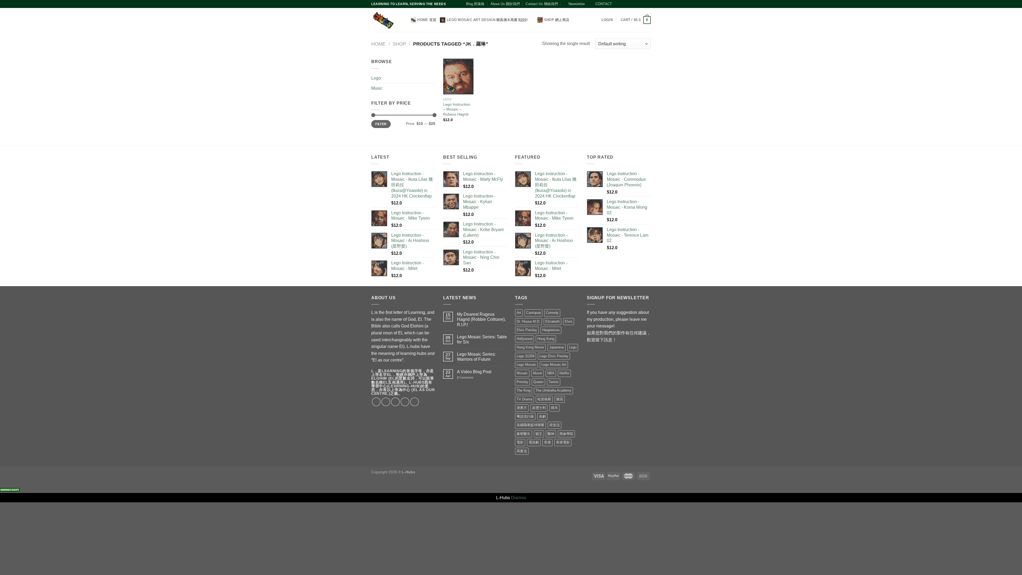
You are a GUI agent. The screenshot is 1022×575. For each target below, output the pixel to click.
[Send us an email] (632, 4)
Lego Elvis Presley (553, 356)
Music (376, 88)
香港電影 (563, 442)
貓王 (538, 434)
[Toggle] (433, 78)
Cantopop (533, 313)
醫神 (550, 434)
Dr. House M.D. (528, 321)
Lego (376, 78)
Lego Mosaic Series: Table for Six (482, 339)
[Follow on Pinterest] (638, 4)
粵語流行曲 (525, 416)
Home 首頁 (426, 20)
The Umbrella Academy (553, 390)
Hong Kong (545, 339)
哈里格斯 (544, 399)
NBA (550, 373)
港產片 (522, 408)
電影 (520, 442)
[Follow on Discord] (648, 4)
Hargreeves (551, 330)
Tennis (554, 382)
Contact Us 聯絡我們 (542, 4)
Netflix (564, 373)
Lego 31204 (525, 356)
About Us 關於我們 (505, 4)
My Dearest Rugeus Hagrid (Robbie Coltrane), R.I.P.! (481, 319)
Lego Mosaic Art (553, 365)
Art (519, 313)
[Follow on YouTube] (643, 4)
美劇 (542, 416)
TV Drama (524, 399)
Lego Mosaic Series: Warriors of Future (476, 357)
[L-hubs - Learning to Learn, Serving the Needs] (383, 20)
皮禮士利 (539, 408)
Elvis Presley (527, 330)
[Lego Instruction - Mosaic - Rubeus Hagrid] (458, 76)
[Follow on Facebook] (617, 4)
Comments (465, 377)
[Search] (405, 20)
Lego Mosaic (526, 365)
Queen (538, 382)
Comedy (552, 313)
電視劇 (534, 442)
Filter (380, 124)
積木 (554, 408)
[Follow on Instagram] (622, 4)
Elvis (568, 321)
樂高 (559, 399)
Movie (537, 373)
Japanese (556, 347)
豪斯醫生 (523, 434)
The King (523, 390)
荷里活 (554, 425)
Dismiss (518, 497)
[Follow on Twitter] (627, 4)
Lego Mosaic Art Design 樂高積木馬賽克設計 (487, 20)
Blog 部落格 (475, 4)
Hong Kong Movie (530, 347)
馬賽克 (522, 451)
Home (378, 44)
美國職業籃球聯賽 (530, 425)
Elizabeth (552, 321)
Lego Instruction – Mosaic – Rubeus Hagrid (456, 109)
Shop (399, 44)
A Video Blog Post (474, 371)
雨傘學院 (566, 434)
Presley (522, 382)
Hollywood (524, 339)
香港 (547, 442)
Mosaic (522, 373)
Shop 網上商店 (556, 20)
